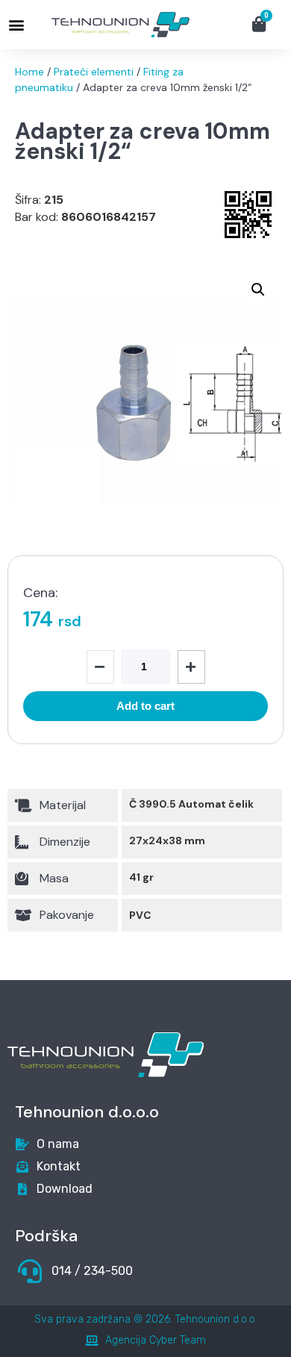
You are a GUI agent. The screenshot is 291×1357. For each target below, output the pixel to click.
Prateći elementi (94, 71)
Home (29, 71)
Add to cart (145, 705)
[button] (16, 25)
